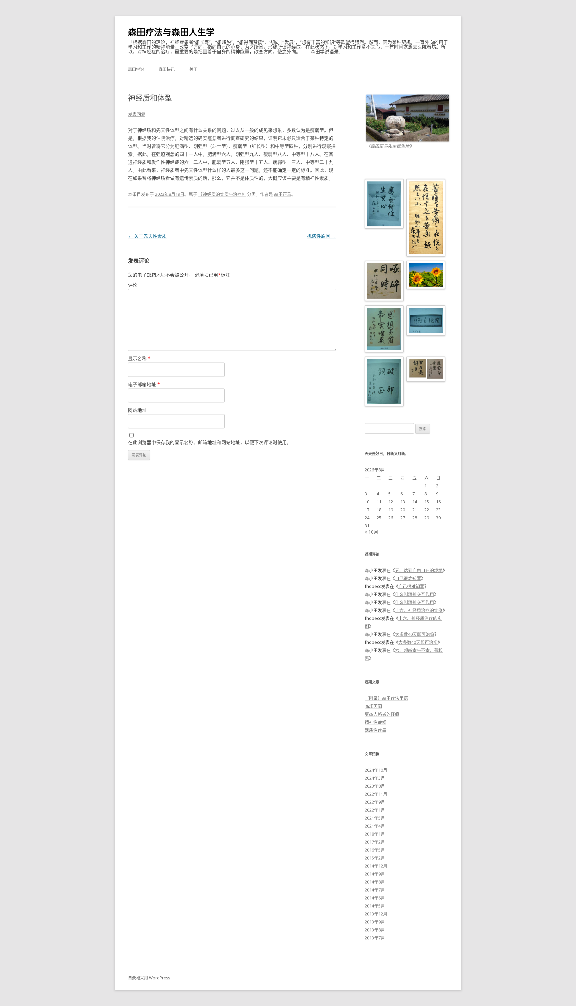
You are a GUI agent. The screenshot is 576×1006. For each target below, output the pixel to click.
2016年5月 (375, 850)
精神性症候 (375, 722)
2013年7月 (375, 938)
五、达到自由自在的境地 (419, 570)
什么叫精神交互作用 (414, 594)
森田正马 (282, 194)
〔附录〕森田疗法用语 (386, 698)
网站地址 (137, 410)
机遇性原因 (321, 236)
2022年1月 (375, 810)
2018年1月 (375, 834)
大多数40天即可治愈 (414, 634)
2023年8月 (375, 786)
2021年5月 (375, 818)
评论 (132, 285)
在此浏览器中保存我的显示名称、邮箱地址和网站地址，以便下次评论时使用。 (209, 442)
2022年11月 (376, 794)
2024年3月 (375, 778)
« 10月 (371, 532)
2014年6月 (375, 898)
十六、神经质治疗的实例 (419, 610)
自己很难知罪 (408, 578)
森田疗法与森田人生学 (171, 32)
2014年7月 (375, 890)
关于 (193, 69)
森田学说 (136, 69)
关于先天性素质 (147, 236)
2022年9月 (375, 802)
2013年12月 (376, 914)
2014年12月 (376, 866)
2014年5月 (375, 906)
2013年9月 (375, 922)
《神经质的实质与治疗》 (222, 194)
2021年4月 (375, 826)
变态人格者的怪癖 (382, 714)
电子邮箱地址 (144, 384)
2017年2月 (375, 842)
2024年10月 (376, 770)
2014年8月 (375, 882)
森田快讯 (167, 69)
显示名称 (139, 358)
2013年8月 (375, 930)
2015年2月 (375, 858)
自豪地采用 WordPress (149, 978)
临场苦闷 (373, 706)
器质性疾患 (375, 730)
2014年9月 (375, 874)
